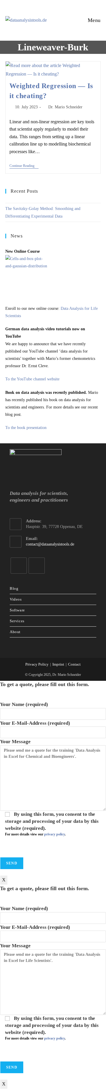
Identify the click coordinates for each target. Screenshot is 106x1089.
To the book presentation (26, 427)
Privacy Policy (37, 664)
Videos (16, 599)
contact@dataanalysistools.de (50, 544)
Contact (74, 664)
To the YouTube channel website (32, 379)
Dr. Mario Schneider (65, 107)
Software (17, 610)
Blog (14, 588)
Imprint (58, 664)
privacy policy (54, 834)
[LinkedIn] (19, 566)
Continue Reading (24, 166)
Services (17, 621)
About (15, 632)
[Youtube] (37, 566)
